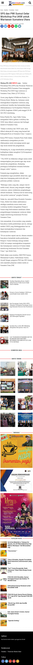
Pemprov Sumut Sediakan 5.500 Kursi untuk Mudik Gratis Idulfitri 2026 (20, 293)
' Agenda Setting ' (14, 620)
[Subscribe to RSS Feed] (17, 661)
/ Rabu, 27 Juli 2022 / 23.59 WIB (16, 23)
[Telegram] (19, 26)
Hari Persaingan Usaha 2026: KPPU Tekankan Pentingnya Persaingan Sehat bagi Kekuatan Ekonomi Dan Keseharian (21, 305)
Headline (6, 10)
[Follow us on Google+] (10, 661)
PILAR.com (13, 83)
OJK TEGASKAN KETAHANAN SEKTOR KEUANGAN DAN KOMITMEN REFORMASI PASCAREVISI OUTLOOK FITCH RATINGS (21, 339)
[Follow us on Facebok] (2, 661)
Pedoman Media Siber (14, 651)
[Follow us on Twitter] (6, 661)
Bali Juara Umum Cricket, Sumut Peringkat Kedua (18, 612)
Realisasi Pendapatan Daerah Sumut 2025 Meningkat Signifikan (20, 315)
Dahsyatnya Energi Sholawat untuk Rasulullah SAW (19, 586)
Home (1, 10)
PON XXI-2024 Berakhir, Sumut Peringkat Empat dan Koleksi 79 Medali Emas (18, 578)
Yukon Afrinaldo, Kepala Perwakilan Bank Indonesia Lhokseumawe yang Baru (20, 561)
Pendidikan (11, 10)
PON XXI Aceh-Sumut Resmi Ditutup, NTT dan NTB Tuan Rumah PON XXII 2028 (20, 596)
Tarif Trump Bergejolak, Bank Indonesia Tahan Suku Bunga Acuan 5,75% (19, 570)
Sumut (16, 10)
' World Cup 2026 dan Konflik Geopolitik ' (17, 604)
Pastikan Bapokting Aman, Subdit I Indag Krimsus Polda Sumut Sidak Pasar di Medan (19, 282)
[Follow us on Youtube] (13, 661)
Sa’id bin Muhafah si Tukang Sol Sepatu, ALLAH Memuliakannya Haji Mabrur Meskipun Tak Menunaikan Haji (19, 544)
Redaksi (3, 651)
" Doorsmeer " (12, 551)
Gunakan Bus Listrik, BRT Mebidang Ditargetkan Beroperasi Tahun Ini (20, 326)
